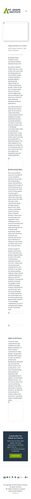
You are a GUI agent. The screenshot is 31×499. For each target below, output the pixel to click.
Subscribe (15, 456)
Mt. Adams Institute (16, 48)
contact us (15, 493)
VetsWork (16, 50)
